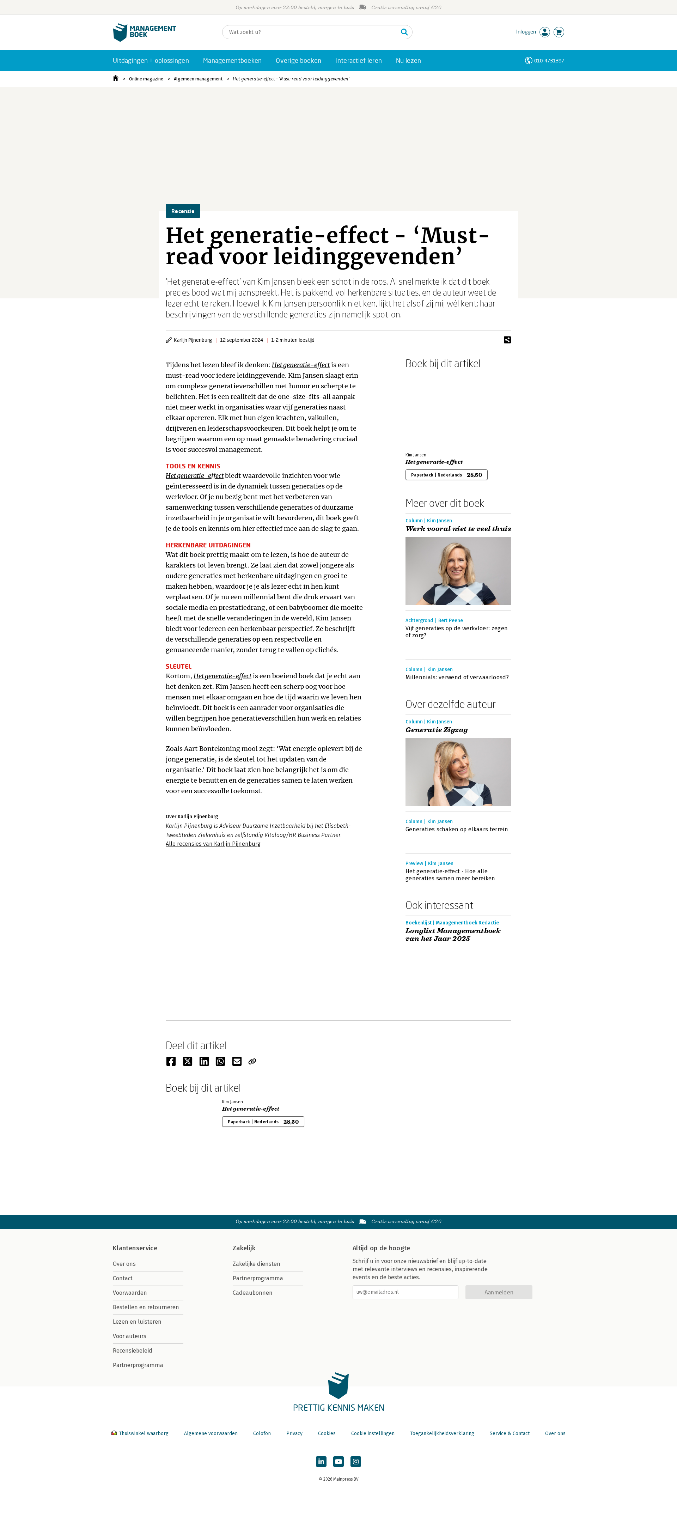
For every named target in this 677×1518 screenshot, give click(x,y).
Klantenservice (135, 1248)
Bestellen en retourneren (146, 1307)
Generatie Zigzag (436, 730)
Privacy (294, 1434)
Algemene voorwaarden (211, 1434)
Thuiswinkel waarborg (143, 1434)
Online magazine (146, 78)
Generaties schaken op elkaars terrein (456, 829)
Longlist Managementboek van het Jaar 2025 (453, 935)
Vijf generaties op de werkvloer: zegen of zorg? (456, 632)
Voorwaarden (130, 1292)
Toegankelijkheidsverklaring (442, 1434)
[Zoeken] (404, 32)
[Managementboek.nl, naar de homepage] (144, 40)
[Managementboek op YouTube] (338, 1461)
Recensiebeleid (132, 1350)
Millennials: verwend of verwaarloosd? (457, 677)
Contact (123, 1278)
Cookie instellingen (373, 1434)
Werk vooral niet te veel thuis (458, 529)
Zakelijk (244, 1248)
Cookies (327, 1434)
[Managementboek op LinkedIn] (321, 1461)
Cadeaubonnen (253, 1292)
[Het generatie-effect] (430, 409)
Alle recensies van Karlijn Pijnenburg (213, 843)
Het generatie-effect (434, 462)
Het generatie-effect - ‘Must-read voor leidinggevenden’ (291, 78)
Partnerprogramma (138, 1365)
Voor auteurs (129, 1336)
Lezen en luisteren (137, 1321)
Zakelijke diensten (256, 1264)
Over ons (124, 1264)
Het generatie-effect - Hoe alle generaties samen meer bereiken (450, 875)
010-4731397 (549, 60)
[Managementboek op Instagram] (355, 1461)
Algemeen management (198, 78)
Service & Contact (510, 1434)
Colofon (262, 1434)
